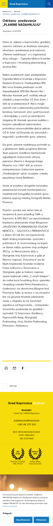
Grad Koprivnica (19, 3)
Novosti (17, 11)
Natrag (13, 385)
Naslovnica (7, 11)
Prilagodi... (8, 513)
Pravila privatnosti (10, 506)
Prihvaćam (41, 520)
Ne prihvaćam (23, 520)
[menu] (4, 4)
